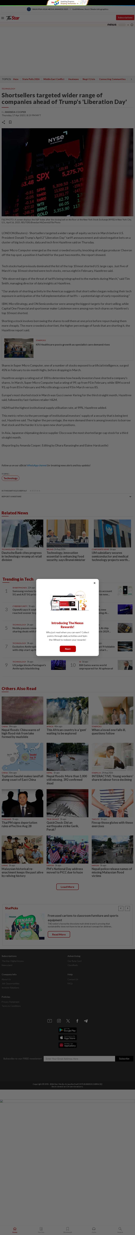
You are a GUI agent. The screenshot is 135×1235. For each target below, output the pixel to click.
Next (68, 648)
